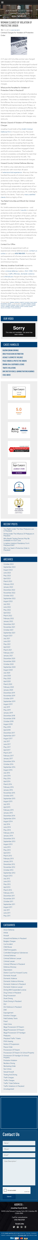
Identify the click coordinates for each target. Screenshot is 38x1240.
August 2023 (8, 570)
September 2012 (9, 873)
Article (6, 933)
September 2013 (9, 842)
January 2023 (8, 587)
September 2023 (9, 567)
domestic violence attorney (14, 981)
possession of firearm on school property (19, 1053)
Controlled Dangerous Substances (16, 953)
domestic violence (27, 274)
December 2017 (9, 733)
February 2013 (9, 859)
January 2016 (8, 790)
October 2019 (8, 699)
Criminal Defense (14, 302)
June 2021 (7, 641)
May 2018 (7, 727)
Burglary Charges (10, 941)
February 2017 (9, 756)
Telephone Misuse (16, 308)
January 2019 (8, 713)
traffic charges (9, 1081)
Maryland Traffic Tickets (12, 1039)
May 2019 (7, 710)
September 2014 (9, 819)
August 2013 (8, 844)
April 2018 (7, 730)
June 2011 (7, 913)
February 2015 (9, 810)
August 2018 (8, 724)
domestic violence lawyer (13, 987)
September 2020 (9, 667)
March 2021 (8, 650)
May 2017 (7, 747)
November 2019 (9, 696)
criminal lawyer (9, 961)
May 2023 (7, 576)
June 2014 (7, 827)
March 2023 (8, 581)
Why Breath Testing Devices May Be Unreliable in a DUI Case (17, 540)
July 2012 (7, 879)
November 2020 (9, 661)
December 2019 (9, 693)
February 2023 (9, 584)
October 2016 (8, 764)
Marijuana (7, 1036)
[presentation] (17, 1190)
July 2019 (7, 707)
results (23, 210)
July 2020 (7, 673)
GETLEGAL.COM (22, 1235)
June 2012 (7, 882)
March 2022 (8, 616)
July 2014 (7, 824)
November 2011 (9, 899)
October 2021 (8, 630)
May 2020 (7, 679)
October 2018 (8, 721)
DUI (5, 1004)
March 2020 (8, 684)
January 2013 (8, 862)
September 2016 (9, 767)
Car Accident (8, 944)
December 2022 (9, 590)
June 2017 (7, 744)
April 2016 (7, 782)
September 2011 (9, 904)
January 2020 (8, 690)
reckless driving (9, 1063)
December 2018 (9, 716)
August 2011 (8, 907)
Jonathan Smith (15, 30)
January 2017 (8, 759)
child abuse (8, 277)
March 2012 (8, 890)
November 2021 (9, 627)
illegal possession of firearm (14, 1030)
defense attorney (10, 967)
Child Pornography (10, 950)
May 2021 (7, 644)
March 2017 (8, 753)
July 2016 (7, 773)
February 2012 (9, 893)
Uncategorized (9, 1089)
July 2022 (7, 604)
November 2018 (9, 719)
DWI (5, 1010)
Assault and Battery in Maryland (15, 939)
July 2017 (7, 741)
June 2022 (7, 607)
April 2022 (7, 613)
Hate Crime (8, 1024)
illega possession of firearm (14, 1027)
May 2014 (7, 830)
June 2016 (7, 776)
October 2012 (8, 870)
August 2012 (8, 876)
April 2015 (7, 807)
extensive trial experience (12, 172)
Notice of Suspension (11, 1044)
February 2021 (9, 653)
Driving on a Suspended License (13, 364)
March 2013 (8, 856)
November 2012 (9, 867)
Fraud (5, 1021)
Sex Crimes (7, 1069)
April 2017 (7, 750)
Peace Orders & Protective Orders (15, 361)
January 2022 (8, 621)
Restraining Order (6, 303)
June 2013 (7, 847)
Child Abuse (7, 375)
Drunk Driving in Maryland (12, 1001)
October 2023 (8, 564)
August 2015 (8, 802)
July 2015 (7, 804)
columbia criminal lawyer (12, 305)
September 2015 (9, 799)
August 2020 (8, 670)
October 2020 (9, 664)
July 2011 (7, 910)
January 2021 (8, 656)
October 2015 (8, 796)
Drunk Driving (8, 999)
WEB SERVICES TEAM (32, 1235)
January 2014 (8, 836)
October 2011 (8, 902)
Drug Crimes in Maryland (12, 993)
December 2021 (9, 624)
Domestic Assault (10, 976)
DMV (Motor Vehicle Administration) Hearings (18, 371)
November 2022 (9, 593)
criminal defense (11, 271)
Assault (6, 936)
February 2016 (9, 787)
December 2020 (9, 659)
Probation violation (10, 1061)
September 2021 (9, 633)
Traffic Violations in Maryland (14, 1086)
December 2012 (9, 864)
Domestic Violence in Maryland (15, 984)
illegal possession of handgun (14, 1033)
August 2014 (8, 822)
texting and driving (10, 1075)
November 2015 (9, 793)
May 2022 (7, 610)
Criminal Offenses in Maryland (14, 964)
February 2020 (9, 687)
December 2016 (9, 761)
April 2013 (7, 853)
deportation (8, 970)
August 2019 (8, 704)
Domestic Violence (24, 302)
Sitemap (28, 1233)
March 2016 (8, 784)
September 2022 (9, 599)
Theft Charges (9, 1078)
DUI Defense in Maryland (12, 1007)
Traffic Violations (9, 368)
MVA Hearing (8, 1041)
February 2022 (9, 619)
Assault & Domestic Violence (13, 357)
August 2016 (8, 770)
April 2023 (7, 579)
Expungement (8, 1013)
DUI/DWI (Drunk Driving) (11, 350)
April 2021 (7, 647)
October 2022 (9, 596)
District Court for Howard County (15, 973)
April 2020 (7, 681)
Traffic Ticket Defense (11, 1083)
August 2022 (8, 601)
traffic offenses (14, 274)
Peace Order (33, 302)
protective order (6, 308)
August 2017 (8, 739)
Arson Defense (9, 930)
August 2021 (8, 636)
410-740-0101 (19, 16)
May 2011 (7, 916)
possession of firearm (12, 1050)
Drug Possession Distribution (13, 354)
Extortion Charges (10, 1016)
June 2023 (7, 573)
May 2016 (7, 779)
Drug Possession (10, 996)
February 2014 (9, 833)
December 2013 (9, 839)
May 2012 (7, 884)
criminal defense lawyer (12, 959)
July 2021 (7, 639)
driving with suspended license (15, 990)
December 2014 (9, 816)
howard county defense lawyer (24, 306)
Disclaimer (34, 1233)
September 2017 (9, 736)
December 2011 (9, 896)
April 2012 (7, 887)
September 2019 (9, 701)
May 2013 (7, 850)
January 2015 (8, 813)
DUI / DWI (29, 271)
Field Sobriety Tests (11, 1019)
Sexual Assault (9, 1072)
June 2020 (7, 676)
